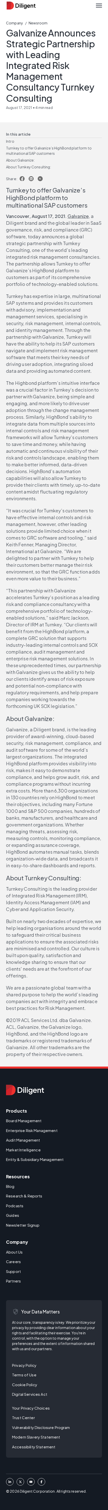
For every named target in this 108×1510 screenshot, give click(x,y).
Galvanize (78, 216)
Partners (13, 1280)
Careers (13, 1261)
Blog (10, 1186)
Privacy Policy (24, 1365)
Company (14, 23)
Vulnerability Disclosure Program (41, 1427)
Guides (12, 1215)
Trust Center (23, 1417)
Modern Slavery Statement (36, 1436)
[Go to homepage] (25, 1090)
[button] (99, 6)
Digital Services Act (29, 1394)
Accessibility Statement (33, 1446)
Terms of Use (24, 1374)
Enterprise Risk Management (32, 1130)
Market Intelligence (23, 1149)
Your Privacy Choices (31, 1408)
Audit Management (23, 1140)
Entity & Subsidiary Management (35, 1159)
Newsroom (38, 23)
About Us (14, 1252)
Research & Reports (24, 1195)
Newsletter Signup (22, 1225)
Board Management (23, 1120)
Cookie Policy (24, 1384)
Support (13, 1271)
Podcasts (14, 1205)
